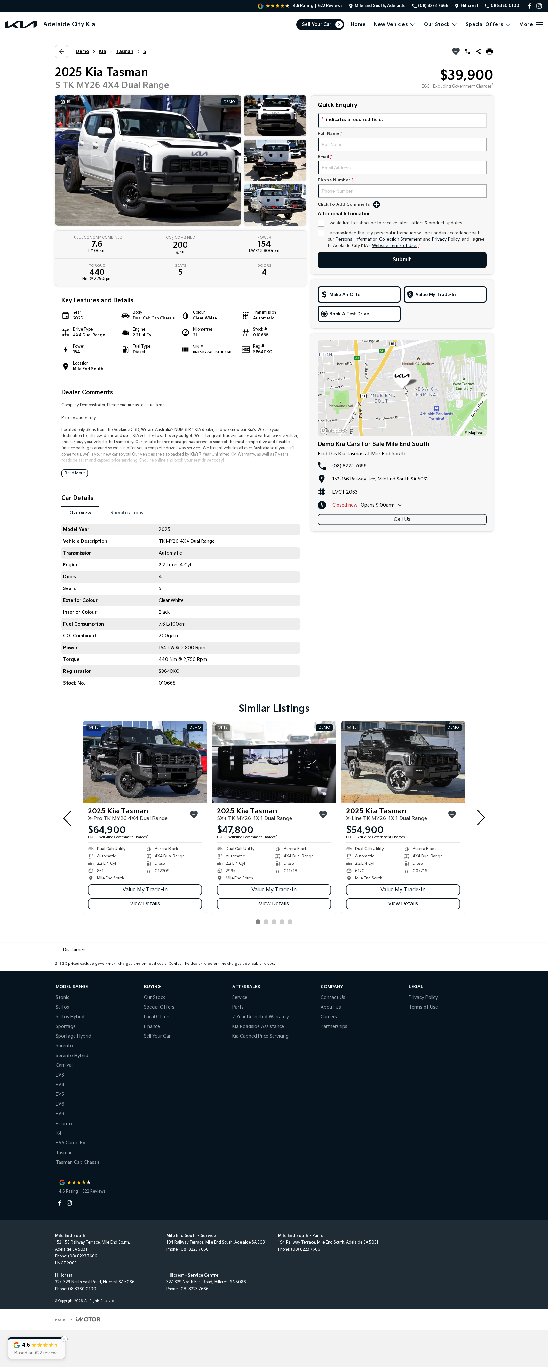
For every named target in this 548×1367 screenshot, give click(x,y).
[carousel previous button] (68, 817)
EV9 (60, 1114)
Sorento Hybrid (72, 1055)
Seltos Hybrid (70, 1016)
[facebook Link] (530, 6)
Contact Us (333, 997)
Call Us (402, 520)
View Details (145, 904)
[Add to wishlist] (456, 51)
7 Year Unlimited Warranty (260, 1016)
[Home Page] (21, 24)
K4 (59, 1133)
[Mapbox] (335, 430)
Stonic (62, 997)
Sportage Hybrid (73, 1036)
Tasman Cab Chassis (78, 1162)
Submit (402, 260)
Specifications (126, 513)
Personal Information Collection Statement (379, 239)
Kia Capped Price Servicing (260, 1036)
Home (358, 24)
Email (325, 156)
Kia (102, 51)
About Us (331, 1007)
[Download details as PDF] (489, 51)
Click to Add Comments (344, 204)
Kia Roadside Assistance (258, 1026)
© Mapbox (474, 433)
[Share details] (478, 51)
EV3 (60, 1075)
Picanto (64, 1123)
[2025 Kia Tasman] (145, 762)
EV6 (60, 1104)
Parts (238, 1007)
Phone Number (335, 180)
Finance (152, 1026)
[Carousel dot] (258, 921)
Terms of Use (423, 1007)
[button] (36, 1348)
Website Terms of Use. (394, 245)
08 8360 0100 (82, 1289)
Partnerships (334, 1026)
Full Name (330, 133)
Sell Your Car (316, 24)
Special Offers (485, 24)
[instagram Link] (539, 6)
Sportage (66, 1026)
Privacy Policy (445, 239)
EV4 (60, 1084)
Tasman (124, 51)
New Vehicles (391, 24)
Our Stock (437, 24)
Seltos (62, 1007)
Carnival (64, 1065)
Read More (75, 473)
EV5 (60, 1094)
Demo (82, 51)
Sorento (64, 1045)
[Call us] (468, 51)
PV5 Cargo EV (71, 1143)
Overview (80, 513)
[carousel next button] (480, 817)
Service (239, 997)
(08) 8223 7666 (349, 466)
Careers (329, 1016)
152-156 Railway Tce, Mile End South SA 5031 (380, 479)
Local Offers (157, 1016)
